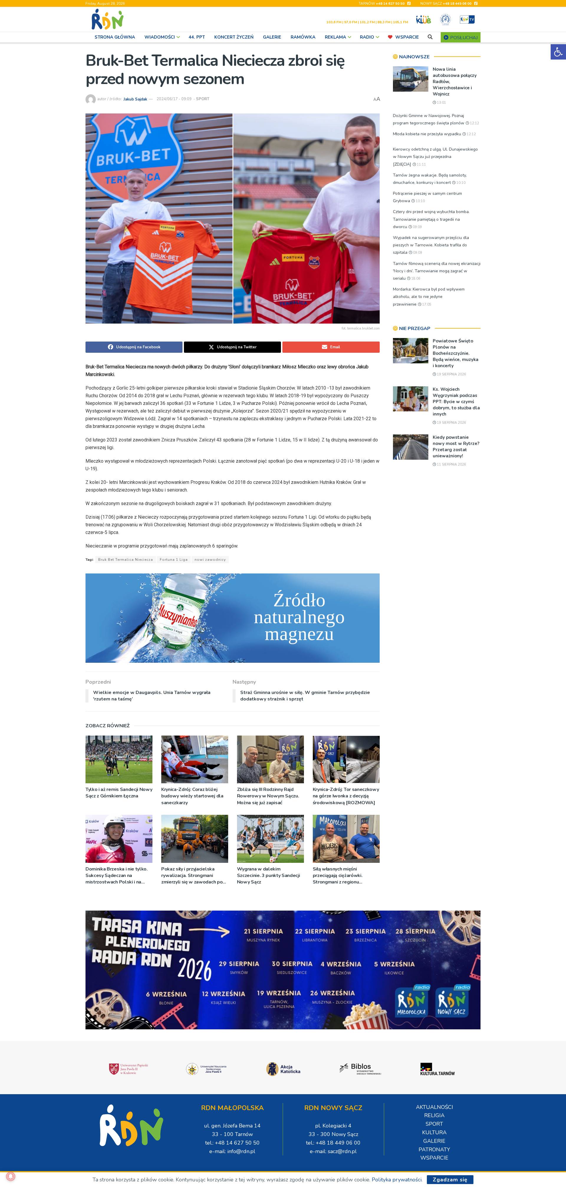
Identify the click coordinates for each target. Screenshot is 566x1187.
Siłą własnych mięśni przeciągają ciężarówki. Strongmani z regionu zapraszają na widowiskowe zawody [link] (343, 876)
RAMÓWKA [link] (303, 37)
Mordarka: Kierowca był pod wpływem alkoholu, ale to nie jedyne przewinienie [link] (429, 296)
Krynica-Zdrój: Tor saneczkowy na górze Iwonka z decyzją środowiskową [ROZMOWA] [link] (346, 796)
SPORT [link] (202, 99)
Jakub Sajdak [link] (135, 99)
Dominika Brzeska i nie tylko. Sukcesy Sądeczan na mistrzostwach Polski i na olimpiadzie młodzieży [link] (116, 876)
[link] (558, 52)
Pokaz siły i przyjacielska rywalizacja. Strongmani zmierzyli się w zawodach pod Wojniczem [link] (193, 876)
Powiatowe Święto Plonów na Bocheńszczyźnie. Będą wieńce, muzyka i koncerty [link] (455, 353)
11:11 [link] (421, 164)
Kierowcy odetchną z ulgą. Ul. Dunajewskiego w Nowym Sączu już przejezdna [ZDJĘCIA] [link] (435, 156)
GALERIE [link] (272, 37)
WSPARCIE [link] (407, 37)
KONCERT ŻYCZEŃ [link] (234, 37)
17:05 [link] (426, 304)
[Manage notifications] (10, 1176)
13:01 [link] (441, 102)
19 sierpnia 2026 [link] (451, 374)
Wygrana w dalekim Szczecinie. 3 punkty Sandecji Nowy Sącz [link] (268, 876)
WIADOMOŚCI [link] (159, 37)
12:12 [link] (474, 123)
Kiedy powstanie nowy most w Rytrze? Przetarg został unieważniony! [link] (456, 446)
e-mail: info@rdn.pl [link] (232, 1151)
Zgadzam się (450, 1179)
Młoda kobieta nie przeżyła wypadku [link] (427, 134)
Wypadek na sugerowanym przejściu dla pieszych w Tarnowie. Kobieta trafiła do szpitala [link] (431, 245)
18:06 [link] (415, 278)
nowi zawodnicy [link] (210, 559)
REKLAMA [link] (335, 37)
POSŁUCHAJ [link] (463, 37)
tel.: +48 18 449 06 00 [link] (333, 1142)
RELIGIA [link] (434, 1115)
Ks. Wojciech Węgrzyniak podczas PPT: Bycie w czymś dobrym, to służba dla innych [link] (456, 401)
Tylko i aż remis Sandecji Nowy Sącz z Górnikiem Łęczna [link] (118, 792)
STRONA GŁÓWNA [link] (115, 37)
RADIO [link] (367, 37)
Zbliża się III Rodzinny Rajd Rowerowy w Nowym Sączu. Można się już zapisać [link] (268, 796)
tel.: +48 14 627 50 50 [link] (232, 1142)
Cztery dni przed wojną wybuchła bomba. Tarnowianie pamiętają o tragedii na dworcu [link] (431, 219)
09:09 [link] (417, 227)
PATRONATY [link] (434, 1149)
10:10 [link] (460, 183)
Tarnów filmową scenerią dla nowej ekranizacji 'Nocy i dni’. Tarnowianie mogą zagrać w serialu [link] (437, 271)
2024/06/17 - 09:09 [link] (174, 99)
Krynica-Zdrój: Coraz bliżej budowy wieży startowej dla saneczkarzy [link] (192, 796)
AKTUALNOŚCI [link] (434, 1107)
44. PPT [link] (197, 37)
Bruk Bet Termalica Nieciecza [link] (125, 559)
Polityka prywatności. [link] (397, 1179)
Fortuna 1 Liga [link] (174, 559)
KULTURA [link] (434, 1132)
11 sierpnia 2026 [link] (451, 464)
